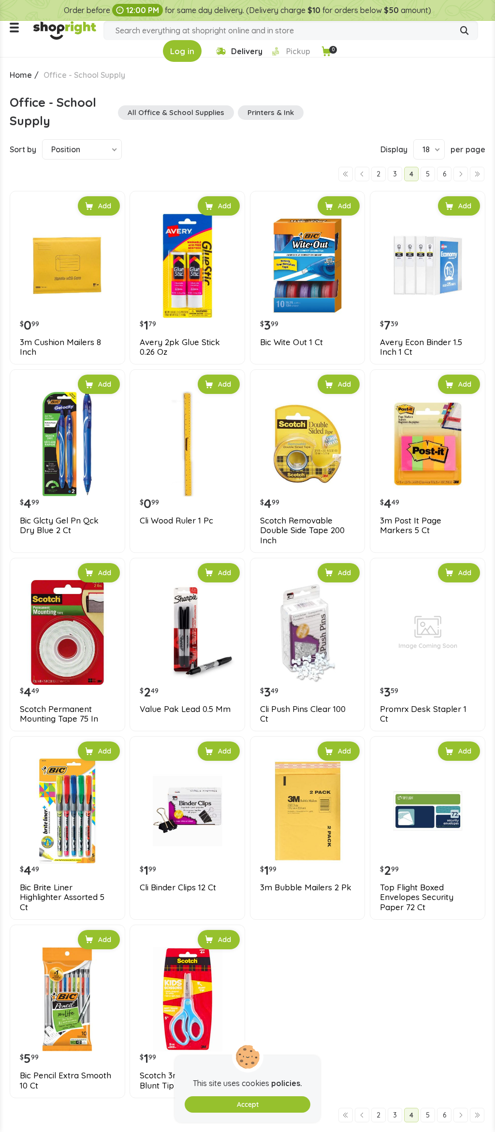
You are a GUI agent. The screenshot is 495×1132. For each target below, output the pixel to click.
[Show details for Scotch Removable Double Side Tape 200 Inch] (307, 444)
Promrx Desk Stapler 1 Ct (423, 714)
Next (460, 174)
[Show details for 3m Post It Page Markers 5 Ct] (427, 444)
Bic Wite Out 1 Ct (291, 342)
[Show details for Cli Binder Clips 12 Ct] (187, 810)
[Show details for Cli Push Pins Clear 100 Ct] (307, 632)
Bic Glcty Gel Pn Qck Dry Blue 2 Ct (59, 525)
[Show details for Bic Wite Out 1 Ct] (307, 265)
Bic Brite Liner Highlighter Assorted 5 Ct (62, 897)
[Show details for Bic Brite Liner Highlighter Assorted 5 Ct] (67, 810)
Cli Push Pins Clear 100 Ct (303, 714)
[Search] (464, 31)
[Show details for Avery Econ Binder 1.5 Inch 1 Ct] (427, 265)
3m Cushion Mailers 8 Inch (60, 347)
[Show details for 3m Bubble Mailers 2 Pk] (307, 810)
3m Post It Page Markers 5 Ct (410, 525)
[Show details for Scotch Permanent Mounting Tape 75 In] (67, 632)
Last (477, 174)
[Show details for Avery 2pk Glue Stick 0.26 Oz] (187, 265)
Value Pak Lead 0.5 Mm (185, 709)
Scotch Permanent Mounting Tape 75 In (59, 714)
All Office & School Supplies (176, 112)
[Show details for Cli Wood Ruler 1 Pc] (187, 444)
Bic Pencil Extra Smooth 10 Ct (65, 1080)
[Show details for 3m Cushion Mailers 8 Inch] (67, 265)
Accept (248, 1104)
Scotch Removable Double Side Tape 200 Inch (302, 530)
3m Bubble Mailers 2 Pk (305, 887)
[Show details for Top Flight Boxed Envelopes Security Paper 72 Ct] (427, 810)
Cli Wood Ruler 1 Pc (176, 520)
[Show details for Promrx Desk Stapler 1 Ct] (427, 632)
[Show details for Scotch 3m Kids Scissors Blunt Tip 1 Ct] (187, 999)
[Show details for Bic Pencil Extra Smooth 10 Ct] (67, 999)
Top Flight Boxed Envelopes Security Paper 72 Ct (416, 897)
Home (21, 75)
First (345, 174)
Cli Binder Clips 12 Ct (178, 887)
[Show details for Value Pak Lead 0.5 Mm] (187, 632)
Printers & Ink (271, 112)
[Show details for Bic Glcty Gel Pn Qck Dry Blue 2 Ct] (67, 444)
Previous (362, 174)
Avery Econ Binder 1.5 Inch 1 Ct (421, 347)
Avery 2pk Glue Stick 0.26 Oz (180, 347)
